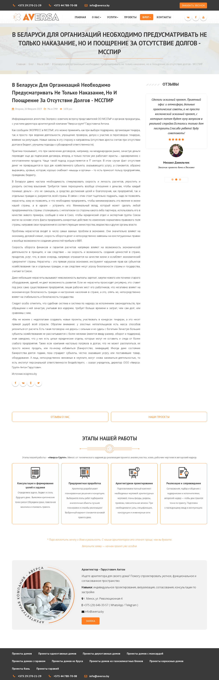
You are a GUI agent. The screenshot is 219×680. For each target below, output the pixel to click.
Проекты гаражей (47, 668)
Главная (80, 17)
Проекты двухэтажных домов (101, 653)
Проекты (130, 17)
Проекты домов (22, 653)
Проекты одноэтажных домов (57, 653)
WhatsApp (117, 605)
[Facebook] (195, 17)
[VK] (188, 17)
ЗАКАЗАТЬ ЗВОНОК (193, 5)
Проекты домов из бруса (67, 661)
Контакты (164, 17)
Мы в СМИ (43, 64)
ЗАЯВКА (90, 621)
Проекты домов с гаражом (28, 661)
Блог (146, 17)
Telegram (131, 605)
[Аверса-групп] (35, 17)
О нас (95, 17)
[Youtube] (203, 17)
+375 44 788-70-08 (65, 5)
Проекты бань (21, 668)
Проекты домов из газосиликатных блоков (116, 661)
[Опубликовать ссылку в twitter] (38, 382)
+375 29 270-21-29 (29, 5)
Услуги (112, 17)
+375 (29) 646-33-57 (96, 605)
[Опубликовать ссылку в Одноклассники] (31, 382)
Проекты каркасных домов (166, 661)
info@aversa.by (100, 5)
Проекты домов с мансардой (145, 653)
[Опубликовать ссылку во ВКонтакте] (23, 382)
